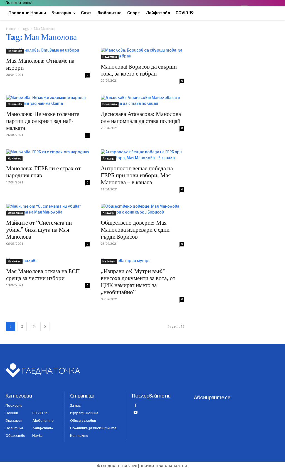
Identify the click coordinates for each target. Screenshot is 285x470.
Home (11, 28)
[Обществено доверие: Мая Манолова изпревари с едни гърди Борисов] (142, 209)
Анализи (108, 158)
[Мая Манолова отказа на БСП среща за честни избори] (48, 261)
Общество (15, 213)
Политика (15, 51)
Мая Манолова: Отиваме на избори (40, 64)
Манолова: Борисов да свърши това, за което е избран (139, 69)
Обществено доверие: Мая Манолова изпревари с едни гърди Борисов (135, 230)
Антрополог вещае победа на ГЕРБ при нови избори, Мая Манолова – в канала (137, 175)
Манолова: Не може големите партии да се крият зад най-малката (42, 121)
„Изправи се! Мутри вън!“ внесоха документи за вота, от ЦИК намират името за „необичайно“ (138, 281)
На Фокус (14, 158)
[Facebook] (135, 406)
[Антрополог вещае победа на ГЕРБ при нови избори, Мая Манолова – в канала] (142, 155)
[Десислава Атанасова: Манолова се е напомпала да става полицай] (142, 101)
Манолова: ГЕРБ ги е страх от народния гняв (43, 171)
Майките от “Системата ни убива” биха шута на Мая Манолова (39, 230)
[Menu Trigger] (244, 9)
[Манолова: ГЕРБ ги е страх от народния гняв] (48, 155)
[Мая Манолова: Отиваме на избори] (48, 51)
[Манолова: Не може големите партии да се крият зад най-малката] (48, 101)
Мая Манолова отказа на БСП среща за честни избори (43, 274)
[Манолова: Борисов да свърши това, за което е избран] (142, 53)
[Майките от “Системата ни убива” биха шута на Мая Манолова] (48, 209)
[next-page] (45, 326)
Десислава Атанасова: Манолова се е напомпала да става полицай (141, 117)
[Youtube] (135, 413)
